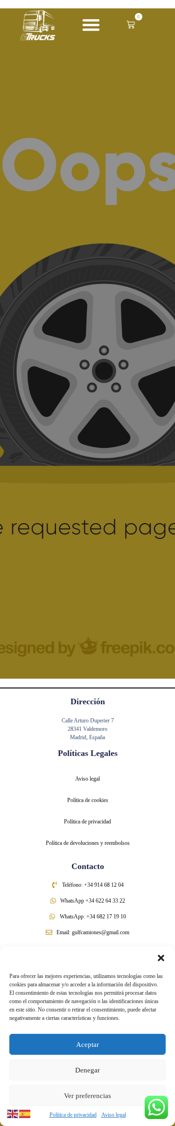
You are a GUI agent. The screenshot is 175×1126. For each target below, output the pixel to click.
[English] (13, 1113)
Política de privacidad (73, 1115)
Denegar (87, 1070)
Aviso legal (113, 1115)
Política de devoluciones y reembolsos (88, 843)
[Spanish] (25, 1113)
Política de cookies (87, 800)
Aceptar (87, 1044)
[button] (161, 958)
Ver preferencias (87, 1095)
